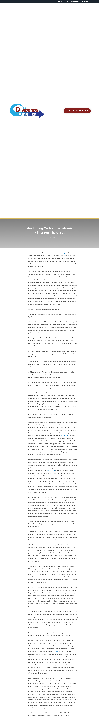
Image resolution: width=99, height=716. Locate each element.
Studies (55, 651)
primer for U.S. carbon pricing (56, 253)
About (60, 1)
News (66, 1)
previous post (65, 435)
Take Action (85, 1)
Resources (75, 1)
